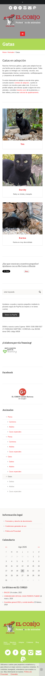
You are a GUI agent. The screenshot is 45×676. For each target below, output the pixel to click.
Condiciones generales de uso (15, 526)
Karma (22, 238)
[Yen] (22, 125)
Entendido (14, 674)
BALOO (7, 592)
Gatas (10, 476)
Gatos (10, 457)
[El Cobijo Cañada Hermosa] (22, 20)
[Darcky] (22, 170)
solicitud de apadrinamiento (28, 92)
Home (4, 52)
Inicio (5, 642)
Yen (22, 144)
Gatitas (11, 481)
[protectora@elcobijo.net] (30, 8)
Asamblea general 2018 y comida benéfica (19, 602)
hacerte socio (21, 90)
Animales (11, 52)
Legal (14, 644)
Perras (10, 437)
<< (6, 547)
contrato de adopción (21, 83)
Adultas (11, 447)
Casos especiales (15, 432)
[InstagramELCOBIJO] (25, 8)
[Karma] (22, 218)
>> (39, 547)
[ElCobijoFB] (15, 8)
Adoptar (21, 642)
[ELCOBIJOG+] (20, 8)
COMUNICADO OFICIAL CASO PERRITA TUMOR (22, 596)
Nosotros (13, 642)
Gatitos (11, 462)
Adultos (11, 427)
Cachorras (12, 442)
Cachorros (12, 422)
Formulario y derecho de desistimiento (18, 521)
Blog (37, 642)
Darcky (22, 190)
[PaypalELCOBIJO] (34, 8)
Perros (10, 417)
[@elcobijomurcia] (10, 8)
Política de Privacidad (13, 531)
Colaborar (30, 642)
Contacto (7, 644)
